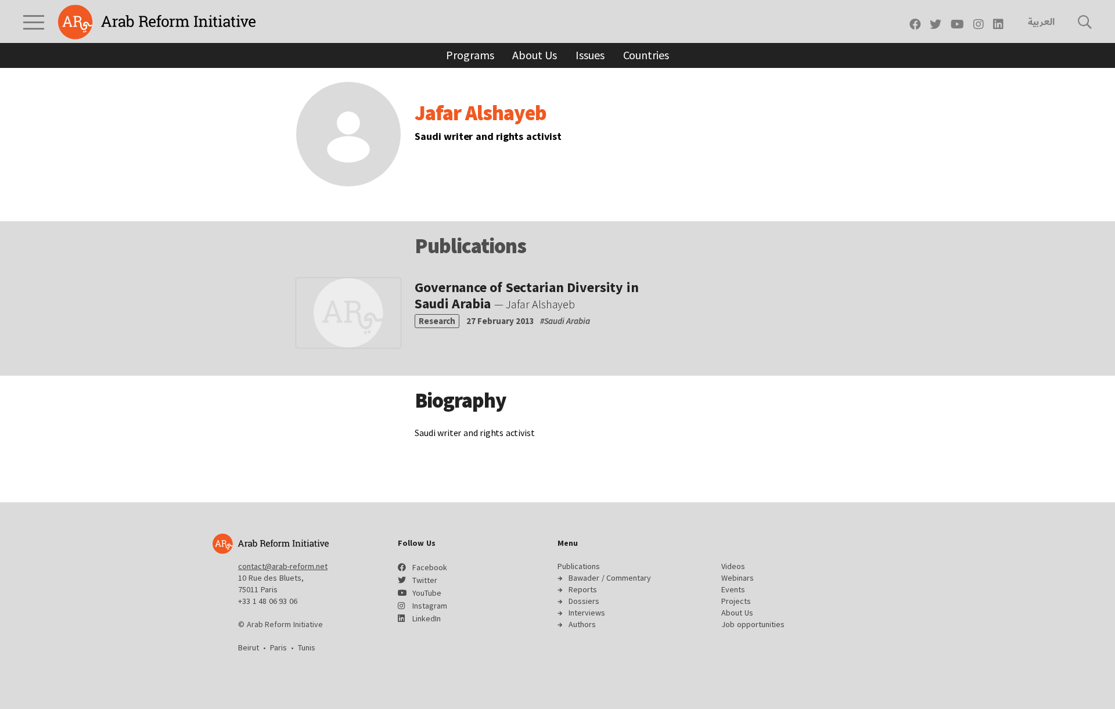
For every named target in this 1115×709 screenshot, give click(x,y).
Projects (736, 601)
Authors (582, 624)
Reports (583, 589)
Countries (646, 55)
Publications (579, 566)
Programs (470, 55)
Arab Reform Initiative (157, 22)
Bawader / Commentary (610, 578)
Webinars (737, 578)
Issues (590, 55)
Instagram (429, 605)
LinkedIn (426, 618)
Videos (733, 566)
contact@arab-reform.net (283, 566)
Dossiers (584, 601)
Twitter (424, 580)
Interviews (587, 612)
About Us (534, 55)
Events (733, 589)
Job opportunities (753, 624)
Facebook (429, 567)
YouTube (426, 593)
